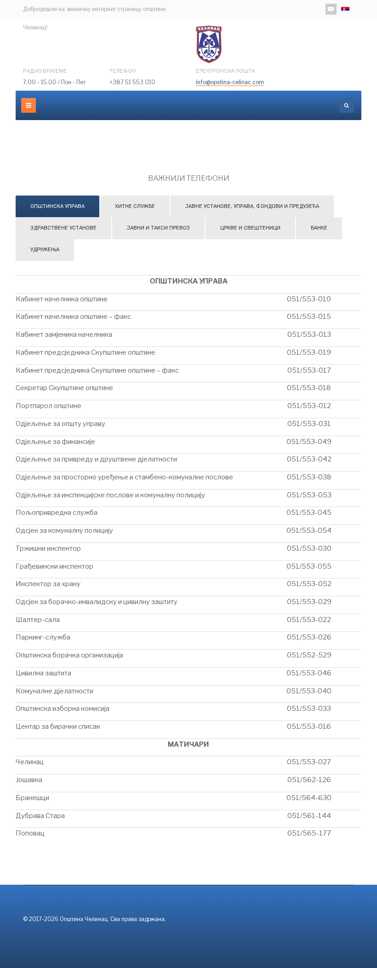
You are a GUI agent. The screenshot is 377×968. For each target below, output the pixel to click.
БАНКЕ (319, 228)
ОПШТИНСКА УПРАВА (57, 206)
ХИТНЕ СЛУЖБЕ (135, 206)
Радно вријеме (45, 71)
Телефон (122, 71)
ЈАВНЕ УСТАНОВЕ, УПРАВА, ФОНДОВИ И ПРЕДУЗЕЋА (252, 206)
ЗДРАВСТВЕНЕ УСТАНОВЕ (63, 228)
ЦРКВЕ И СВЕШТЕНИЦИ (250, 228)
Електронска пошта (225, 71)
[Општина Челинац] (209, 44)
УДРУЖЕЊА (44, 250)
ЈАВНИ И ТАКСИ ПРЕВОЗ (158, 228)
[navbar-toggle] (28, 105)
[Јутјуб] (331, 9)
